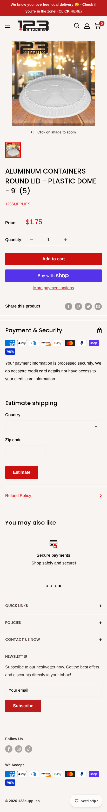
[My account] (87, 26)
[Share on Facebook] (68, 306)
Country (13, 415)
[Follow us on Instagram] (18, 748)
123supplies (17, 204)
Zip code (13, 440)
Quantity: (14, 239)
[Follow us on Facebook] (8, 748)
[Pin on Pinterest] (78, 306)
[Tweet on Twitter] (88, 306)
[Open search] (77, 26)
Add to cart (53, 258)
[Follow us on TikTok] (28, 748)
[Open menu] (7, 26)
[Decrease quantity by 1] (31, 239)
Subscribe (23, 705)
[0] (97, 26)
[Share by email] (98, 306)
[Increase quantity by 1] (65, 239)
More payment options (53, 288)
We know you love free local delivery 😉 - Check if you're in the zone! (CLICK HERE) (53, 7)
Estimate (21, 472)
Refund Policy (18, 495)
